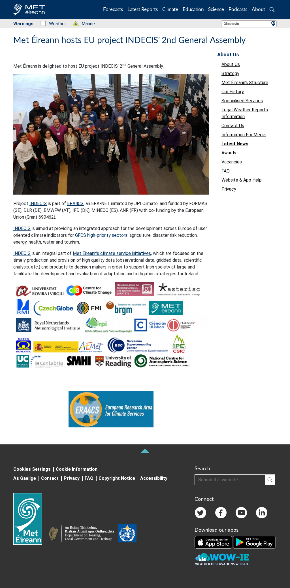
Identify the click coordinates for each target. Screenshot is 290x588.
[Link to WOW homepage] (222, 559)
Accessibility (153, 478)
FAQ (89, 478)
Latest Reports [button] (142, 9)
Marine (85, 23)
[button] (272, 9)
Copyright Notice (117, 478)
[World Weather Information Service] (127, 534)
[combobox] (249, 23)
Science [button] (216, 9)
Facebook (221, 512)
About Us (228, 54)
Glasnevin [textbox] (231, 24)
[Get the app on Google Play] (254, 542)
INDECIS (38, 203)
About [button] (258, 9)
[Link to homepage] (31, 519)
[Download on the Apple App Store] (214, 542)
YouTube (241, 512)
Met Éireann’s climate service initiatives (112, 253)
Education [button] (193, 9)
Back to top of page (145, 451)
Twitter (200, 512)
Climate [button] (170, 9)
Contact (50, 478)
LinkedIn (261, 512)
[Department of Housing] (83, 534)
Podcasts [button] (238, 9)
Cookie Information (76, 469)
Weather (54, 23)
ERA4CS (75, 203)
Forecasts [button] (113, 9)
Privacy (72, 478)
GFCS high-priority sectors (101, 235)
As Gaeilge (24, 478)
